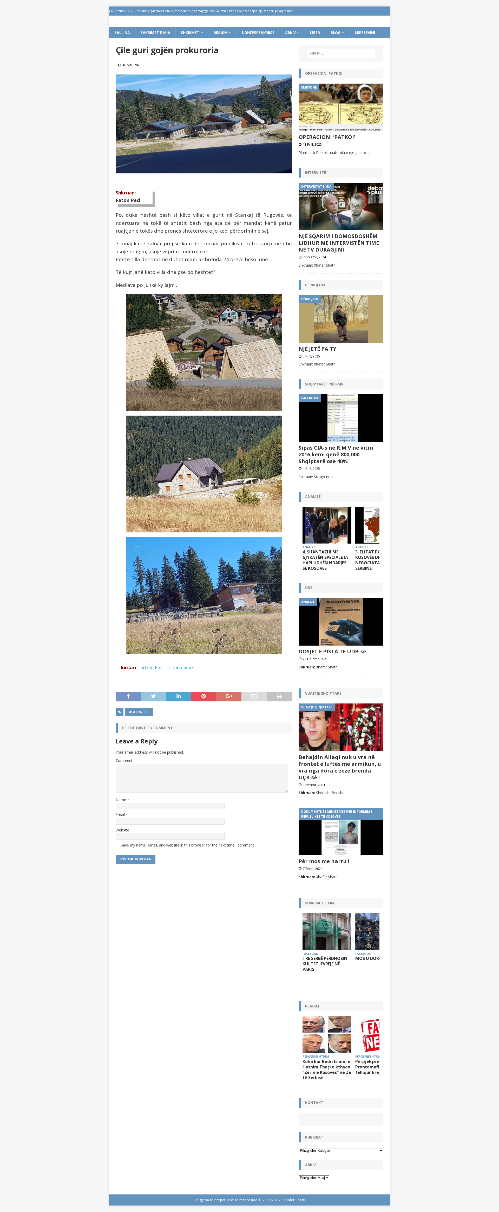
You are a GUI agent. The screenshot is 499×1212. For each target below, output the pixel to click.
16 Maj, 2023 (131, 65)
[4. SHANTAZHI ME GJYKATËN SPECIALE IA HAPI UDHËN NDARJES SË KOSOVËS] (327, 525)
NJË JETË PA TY (317, 348)
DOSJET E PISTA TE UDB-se (332, 651)
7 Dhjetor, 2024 (314, 257)
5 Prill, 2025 (311, 356)
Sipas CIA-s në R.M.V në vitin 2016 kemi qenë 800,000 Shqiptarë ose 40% (336, 454)
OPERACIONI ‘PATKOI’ (327, 136)
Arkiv (290, 32)
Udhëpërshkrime (258, 32)
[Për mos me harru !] (341, 831)
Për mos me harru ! (324, 861)
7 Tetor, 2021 (313, 868)
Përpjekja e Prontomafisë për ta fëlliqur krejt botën (376, 1067)
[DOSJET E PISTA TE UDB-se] (341, 622)
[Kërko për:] (341, 53)
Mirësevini (365, 32)
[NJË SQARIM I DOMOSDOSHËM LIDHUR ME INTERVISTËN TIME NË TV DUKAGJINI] (341, 206)
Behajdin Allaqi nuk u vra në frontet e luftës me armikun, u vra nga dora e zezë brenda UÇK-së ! (340, 767)
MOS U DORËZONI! (374, 958)
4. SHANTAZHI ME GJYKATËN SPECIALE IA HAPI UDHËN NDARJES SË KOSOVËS (325, 560)
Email (121, 814)
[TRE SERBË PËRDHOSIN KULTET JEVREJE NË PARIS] (327, 931)
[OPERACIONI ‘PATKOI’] (341, 107)
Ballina (122, 32)
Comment (124, 760)
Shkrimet (190, 32)
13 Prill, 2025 (312, 144)
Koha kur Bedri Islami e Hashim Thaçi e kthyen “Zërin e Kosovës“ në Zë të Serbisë (327, 1069)
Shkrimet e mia (155, 32)
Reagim (221, 32)
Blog (335, 32)
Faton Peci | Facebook (166, 667)
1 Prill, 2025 (311, 468)
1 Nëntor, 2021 (314, 784)
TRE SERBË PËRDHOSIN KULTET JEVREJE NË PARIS (325, 964)
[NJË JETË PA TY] (341, 319)
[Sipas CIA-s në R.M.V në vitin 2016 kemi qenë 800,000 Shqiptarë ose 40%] (341, 418)
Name (121, 799)
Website (122, 830)
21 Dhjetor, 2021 (315, 658)
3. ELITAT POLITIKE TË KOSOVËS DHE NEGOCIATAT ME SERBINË (377, 560)
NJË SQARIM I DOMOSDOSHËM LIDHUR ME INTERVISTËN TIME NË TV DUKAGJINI (339, 243)
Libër (315, 32)
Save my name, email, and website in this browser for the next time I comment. (188, 845)
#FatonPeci (139, 712)
